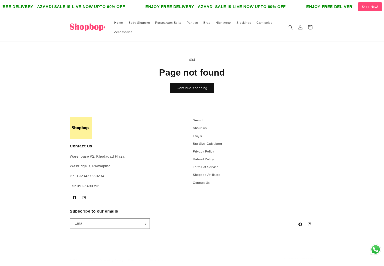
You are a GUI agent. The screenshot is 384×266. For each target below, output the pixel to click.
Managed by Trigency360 (298, 258)
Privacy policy (137, 260)
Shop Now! (370, 6)
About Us (200, 128)
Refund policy (158, 260)
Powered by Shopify (111, 260)
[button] (291, 27)
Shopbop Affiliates (206, 174)
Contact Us (201, 182)
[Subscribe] (145, 224)
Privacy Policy (203, 151)
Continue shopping (192, 88)
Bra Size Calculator (207, 143)
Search (198, 120)
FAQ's (197, 135)
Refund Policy (203, 159)
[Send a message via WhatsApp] (376, 249)
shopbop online (89, 260)
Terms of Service (206, 167)
